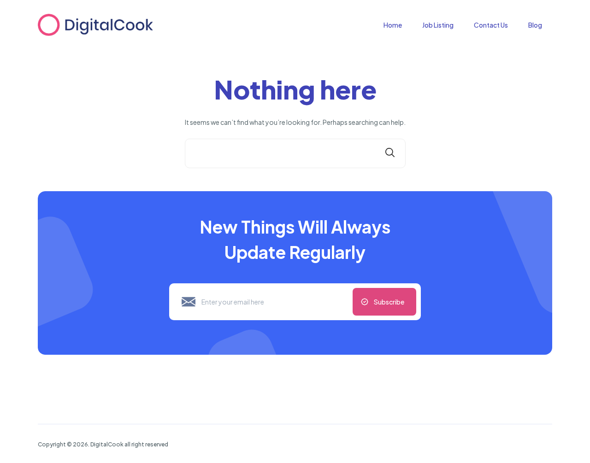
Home (393, 25)
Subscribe (389, 302)
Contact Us (491, 25)
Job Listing (438, 25)
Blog (535, 25)
